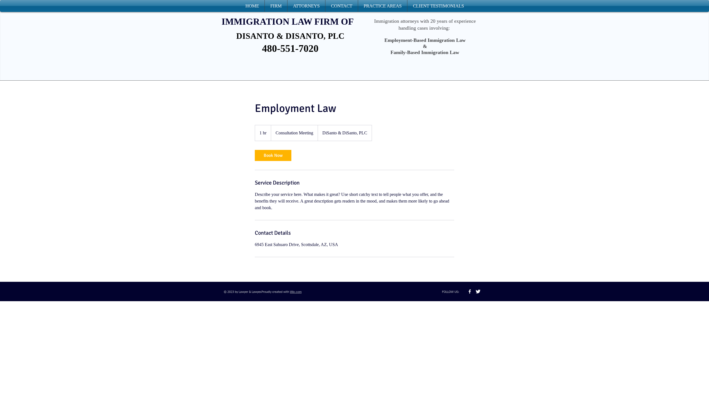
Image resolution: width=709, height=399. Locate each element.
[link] (273, 155)
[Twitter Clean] (478, 291)
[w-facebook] (469, 291)
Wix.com (296, 291)
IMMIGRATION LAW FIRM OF (288, 22)
